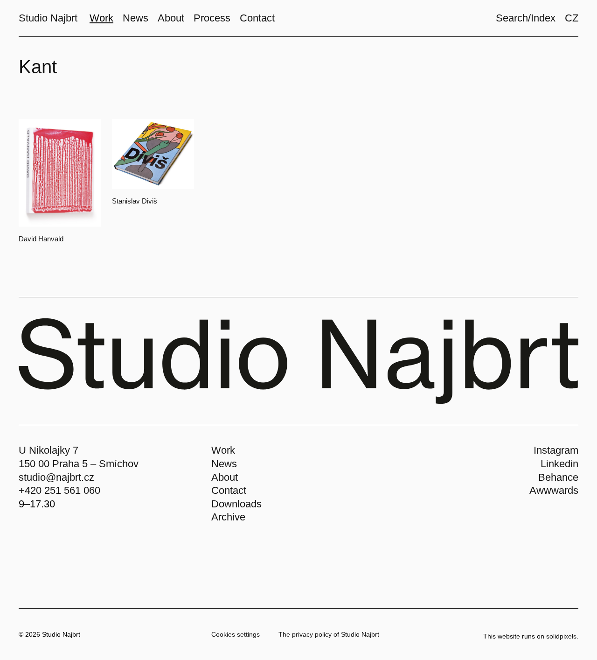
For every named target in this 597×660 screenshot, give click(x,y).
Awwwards (553, 490)
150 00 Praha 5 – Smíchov (79, 464)
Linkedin (559, 464)
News (224, 464)
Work (223, 450)
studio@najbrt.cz (56, 477)
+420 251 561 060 (59, 490)
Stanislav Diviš (134, 201)
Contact (228, 490)
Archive (228, 517)
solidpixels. (562, 636)
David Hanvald (41, 239)
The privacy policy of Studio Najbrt (328, 634)
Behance (558, 477)
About (224, 477)
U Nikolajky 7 (48, 450)
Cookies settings (235, 634)
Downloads (236, 504)
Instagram (556, 450)
